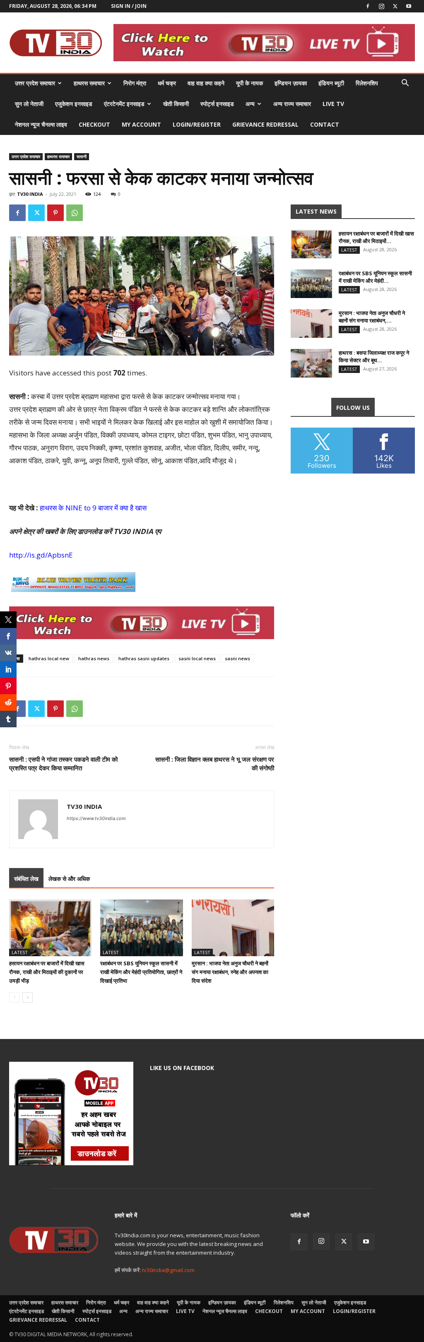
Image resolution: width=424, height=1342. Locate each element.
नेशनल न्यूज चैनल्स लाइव (41, 124)
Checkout (94, 124)
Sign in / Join (129, 6)
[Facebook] (367, 6)
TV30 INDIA (30, 194)
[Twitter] (395, 6)
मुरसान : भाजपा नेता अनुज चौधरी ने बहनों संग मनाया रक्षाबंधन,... (372, 316)
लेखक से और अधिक (69, 879)
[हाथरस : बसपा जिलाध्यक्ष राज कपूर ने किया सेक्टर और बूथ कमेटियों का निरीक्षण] (311, 363)
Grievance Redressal (265, 124)
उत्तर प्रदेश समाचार (35, 83)
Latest (20, 952)
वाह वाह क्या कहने (206, 83)
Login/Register (197, 124)
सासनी (82, 156)
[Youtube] (408, 6)
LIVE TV (333, 104)
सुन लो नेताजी (29, 104)
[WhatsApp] (74, 212)
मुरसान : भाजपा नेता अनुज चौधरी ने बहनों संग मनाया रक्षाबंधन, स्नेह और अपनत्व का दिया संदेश (230, 972)
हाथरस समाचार (89, 83)
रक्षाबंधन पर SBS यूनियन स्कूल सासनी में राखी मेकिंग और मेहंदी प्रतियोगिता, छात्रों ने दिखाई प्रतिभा (141, 972)
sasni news (237, 658)
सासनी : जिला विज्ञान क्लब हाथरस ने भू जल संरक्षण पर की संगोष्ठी (214, 763)
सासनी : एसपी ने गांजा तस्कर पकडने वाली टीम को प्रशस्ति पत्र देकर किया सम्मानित (63, 763)
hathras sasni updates (143, 658)
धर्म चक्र (167, 83)
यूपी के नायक (249, 83)
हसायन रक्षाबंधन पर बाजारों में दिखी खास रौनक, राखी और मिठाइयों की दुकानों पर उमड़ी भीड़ (46, 972)
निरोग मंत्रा (134, 83)
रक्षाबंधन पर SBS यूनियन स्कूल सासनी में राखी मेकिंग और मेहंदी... (375, 276)
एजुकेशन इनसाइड (73, 104)
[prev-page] (14, 997)
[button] (405, 84)
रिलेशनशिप (367, 83)
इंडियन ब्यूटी (331, 83)
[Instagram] (381, 6)
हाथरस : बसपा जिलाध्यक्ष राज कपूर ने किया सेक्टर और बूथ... (374, 356)
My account (141, 124)
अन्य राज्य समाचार (292, 104)
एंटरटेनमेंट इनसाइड (124, 104)
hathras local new (49, 658)
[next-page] (27, 997)
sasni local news (197, 658)
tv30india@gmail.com (168, 1270)
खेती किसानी (176, 104)
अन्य (250, 104)
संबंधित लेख (26, 879)
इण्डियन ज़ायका (291, 83)
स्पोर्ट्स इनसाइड (217, 104)
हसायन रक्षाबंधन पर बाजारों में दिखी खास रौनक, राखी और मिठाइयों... (376, 237)
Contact (324, 124)
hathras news (93, 658)
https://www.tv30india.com (96, 818)
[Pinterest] (55, 212)
